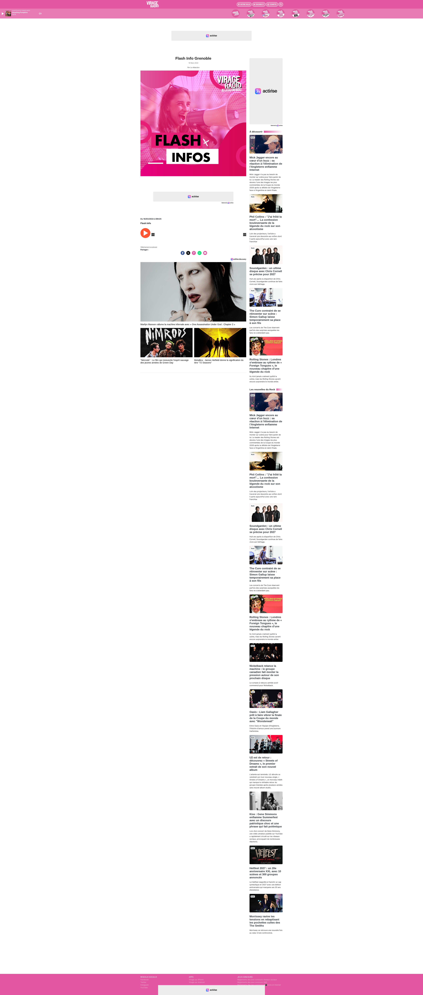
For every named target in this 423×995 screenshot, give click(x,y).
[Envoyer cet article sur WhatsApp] (198, 254)
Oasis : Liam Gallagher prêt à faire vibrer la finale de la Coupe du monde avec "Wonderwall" (266, 716)
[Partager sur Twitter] (187, 254)
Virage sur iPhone (196, 979)
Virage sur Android (197, 982)
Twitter (143, 982)
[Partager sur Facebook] (182, 254)
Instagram (144, 985)
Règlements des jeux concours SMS (252, 982)
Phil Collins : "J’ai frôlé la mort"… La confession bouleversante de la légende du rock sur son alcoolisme (266, 223)
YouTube (144, 987)
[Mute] (40, 13)
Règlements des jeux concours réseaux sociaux (257, 979)
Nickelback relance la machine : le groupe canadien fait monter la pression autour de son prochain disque (264, 672)
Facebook (144, 979)
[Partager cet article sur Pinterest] (193, 254)
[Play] (3, 13)
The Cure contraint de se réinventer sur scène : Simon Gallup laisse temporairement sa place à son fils (265, 316)
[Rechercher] (280, 4)
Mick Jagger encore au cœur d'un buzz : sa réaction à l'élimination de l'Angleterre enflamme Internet (266, 163)
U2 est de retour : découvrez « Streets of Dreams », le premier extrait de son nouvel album (264, 763)
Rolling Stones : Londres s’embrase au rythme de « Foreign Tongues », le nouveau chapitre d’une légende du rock (266, 365)
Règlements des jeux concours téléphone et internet (259, 985)
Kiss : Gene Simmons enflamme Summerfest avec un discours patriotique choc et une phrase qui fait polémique (266, 820)
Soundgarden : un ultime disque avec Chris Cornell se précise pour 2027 (266, 271)
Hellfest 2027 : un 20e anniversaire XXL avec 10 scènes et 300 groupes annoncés (265, 873)
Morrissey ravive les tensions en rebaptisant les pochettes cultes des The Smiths (265, 921)
